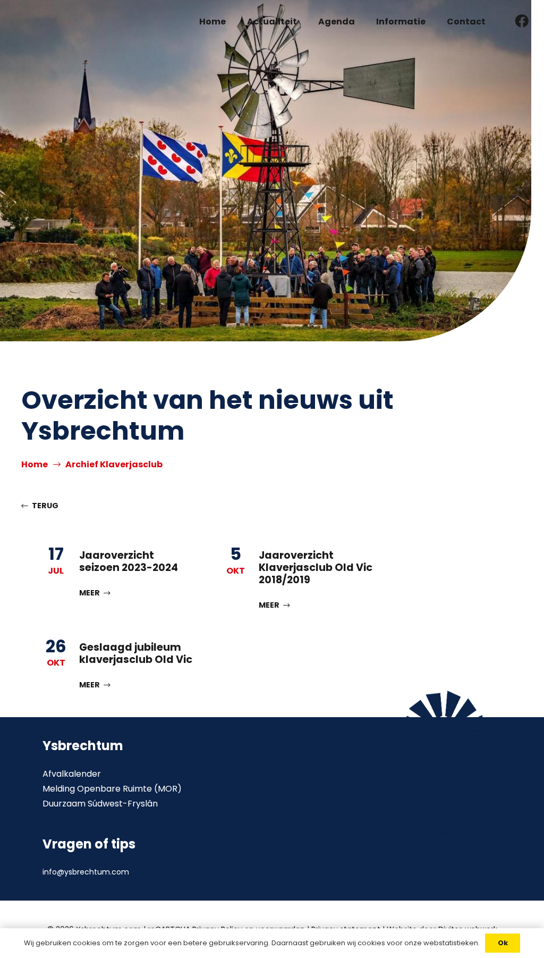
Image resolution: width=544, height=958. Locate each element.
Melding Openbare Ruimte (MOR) (112, 789)
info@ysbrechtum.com (85, 872)
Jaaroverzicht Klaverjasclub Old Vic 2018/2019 (315, 567)
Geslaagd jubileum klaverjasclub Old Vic (135, 653)
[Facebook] (522, 21)
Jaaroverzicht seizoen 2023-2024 (128, 561)
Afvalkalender (71, 774)
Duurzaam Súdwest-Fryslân (100, 803)
